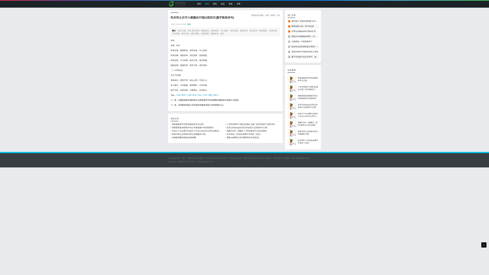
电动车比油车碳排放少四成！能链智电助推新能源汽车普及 (316, 46)
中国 (178, 95)
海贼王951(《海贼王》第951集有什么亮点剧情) (247, 131)
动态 (223, 4)
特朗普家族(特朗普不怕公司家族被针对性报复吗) (192, 127)
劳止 (200, 95)
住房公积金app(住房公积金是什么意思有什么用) (247, 127)
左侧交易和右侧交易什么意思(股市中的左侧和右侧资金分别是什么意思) (208, 100)
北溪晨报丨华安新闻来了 (302, 41)
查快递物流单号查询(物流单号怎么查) (188, 124)
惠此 (210, 95)
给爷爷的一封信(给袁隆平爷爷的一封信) (243, 134)
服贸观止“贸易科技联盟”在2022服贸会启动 (309, 21)
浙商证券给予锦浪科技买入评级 (304, 52)
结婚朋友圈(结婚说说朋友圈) (184, 137)
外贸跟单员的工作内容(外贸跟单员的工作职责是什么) (200, 105)
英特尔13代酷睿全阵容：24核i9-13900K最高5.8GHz (313, 36)
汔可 (205, 95)
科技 (231, 4)
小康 (189, 95)
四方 (184, 95)
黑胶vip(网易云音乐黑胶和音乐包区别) (243, 137)
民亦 (194, 95)
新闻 (207, 4)
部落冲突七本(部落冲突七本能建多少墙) (189, 134)
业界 (238, 4)
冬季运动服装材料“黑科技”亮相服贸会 (307, 31)
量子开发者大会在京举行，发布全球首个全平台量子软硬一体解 (318, 57)
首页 (199, 4)
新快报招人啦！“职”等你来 (302, 26)
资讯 (215, 4)
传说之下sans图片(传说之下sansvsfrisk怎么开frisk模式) (195, 131)
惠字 (216, 95)
